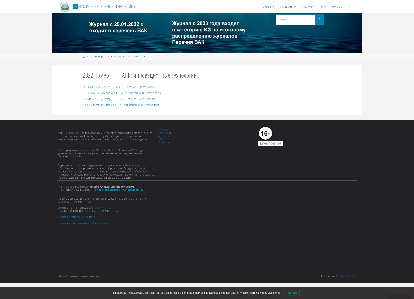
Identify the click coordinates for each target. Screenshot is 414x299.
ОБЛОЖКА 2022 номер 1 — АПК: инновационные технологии (120, 87)
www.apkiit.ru (77, 156)
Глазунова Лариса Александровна (118, 190)
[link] (350, 6)
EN (160, 139)
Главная (163, 130)
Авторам (163, 136)
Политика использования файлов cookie (82, 223)
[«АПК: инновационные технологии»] (65, 6)
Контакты (164, 142)
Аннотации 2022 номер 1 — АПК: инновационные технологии (120, 99)
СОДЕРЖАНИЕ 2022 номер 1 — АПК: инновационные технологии (122, 93)
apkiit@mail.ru (102, 207)
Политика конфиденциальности (77, 217)
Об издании (165, 133)
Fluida (338, 276)
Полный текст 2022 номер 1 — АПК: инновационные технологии (121, 105)
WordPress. (351, 276)
